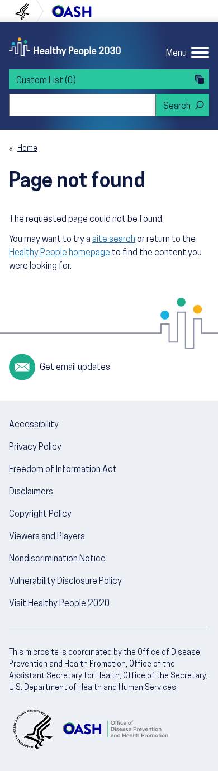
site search (113, 239)
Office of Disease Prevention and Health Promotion (71, 11)
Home (27, 149)
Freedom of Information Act (63, 469)
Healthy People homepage (59, 253)
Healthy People (65, 47)
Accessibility (34, 425)
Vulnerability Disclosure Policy (65, 581)
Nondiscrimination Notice (57, 559)
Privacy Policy (35, 447)
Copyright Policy (40, 514)
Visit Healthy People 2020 (59, 603)
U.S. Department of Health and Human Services (27, 11)
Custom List (46, 81)
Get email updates (75, 367)
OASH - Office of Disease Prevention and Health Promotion (115, 729)
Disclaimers (31, 492)
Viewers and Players (47, 536)
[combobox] (82, 105)
